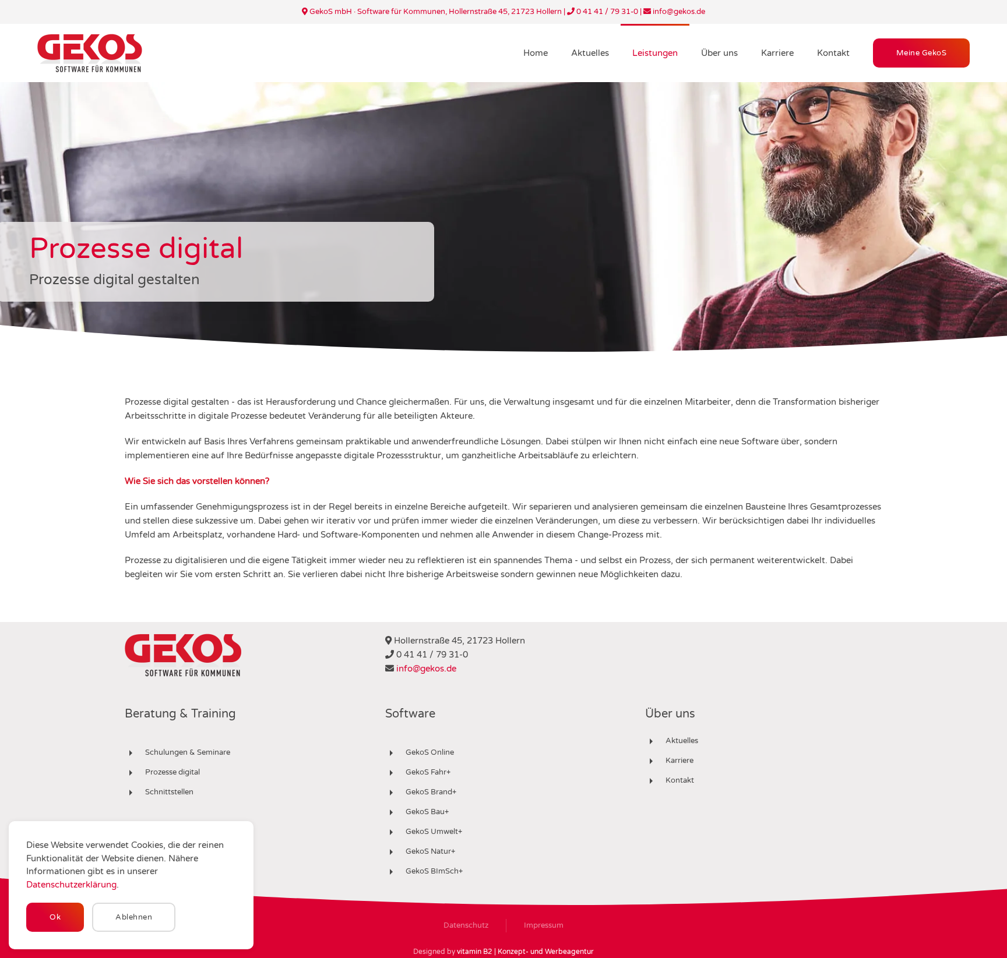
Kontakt (833, 53)
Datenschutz (465, 925)
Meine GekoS (921, 53)
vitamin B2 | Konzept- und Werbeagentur (525, 952)
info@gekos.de (426, 668)
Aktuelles (590, 53)
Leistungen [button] (655, 53)
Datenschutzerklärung (71, 884)
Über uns (719, 53)
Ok (55, 917)
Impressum (544, 925)
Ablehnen (133, 917)
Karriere (777, 53)
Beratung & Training (180, 714)
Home (535, 53)
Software (410, 714)
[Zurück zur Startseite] (89, 53)
